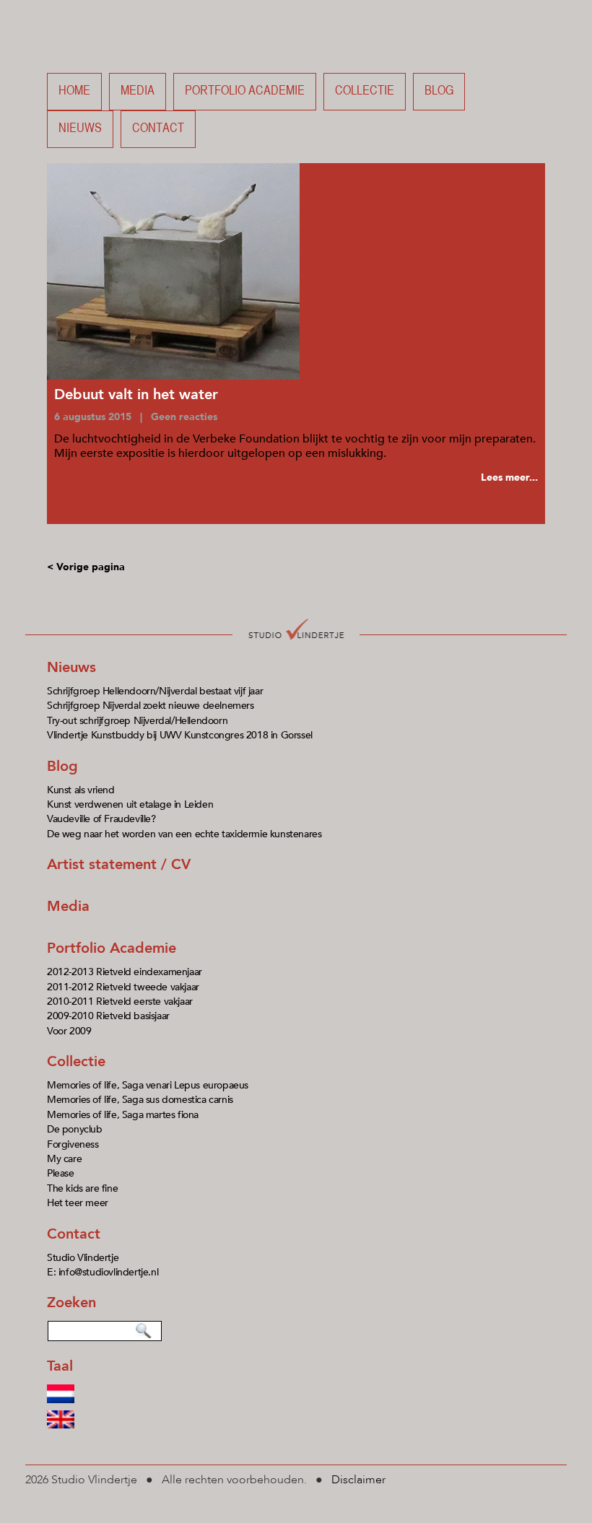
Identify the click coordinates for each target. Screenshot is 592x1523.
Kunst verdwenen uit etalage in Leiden (130, 804)
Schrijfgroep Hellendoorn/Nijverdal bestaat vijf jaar (155, 691)
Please (60, 1173)
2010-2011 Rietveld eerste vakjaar (120, 1001)
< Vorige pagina (86, 567)
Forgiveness (73, 1144)
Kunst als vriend (81, 790)
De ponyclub (75, 1129)
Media (137, 91)
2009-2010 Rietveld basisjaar (108, 1016)
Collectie (364, 91)
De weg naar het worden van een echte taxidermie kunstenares (184, 834)
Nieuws (80, 129)
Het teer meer (77, 1203)
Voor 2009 (69, 1031)
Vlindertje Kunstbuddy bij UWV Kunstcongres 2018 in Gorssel (180, 735)
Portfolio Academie (111, 948)
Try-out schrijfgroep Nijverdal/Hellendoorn (137, 721)
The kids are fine (82, 1188)
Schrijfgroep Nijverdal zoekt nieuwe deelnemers (150, 705)
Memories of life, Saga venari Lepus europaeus (147, 1085)
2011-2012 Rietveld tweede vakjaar (123, 987)
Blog (439, 91)
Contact (158, 129)
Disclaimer (358, 1480)
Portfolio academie (245, 91)
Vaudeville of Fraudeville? (101, 819)
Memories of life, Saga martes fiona (123, 1115)
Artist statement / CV (119, 864)
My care (64, 1159)
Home (74, 91)
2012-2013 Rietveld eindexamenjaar (124, 972)
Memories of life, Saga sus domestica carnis (140, 1100)
